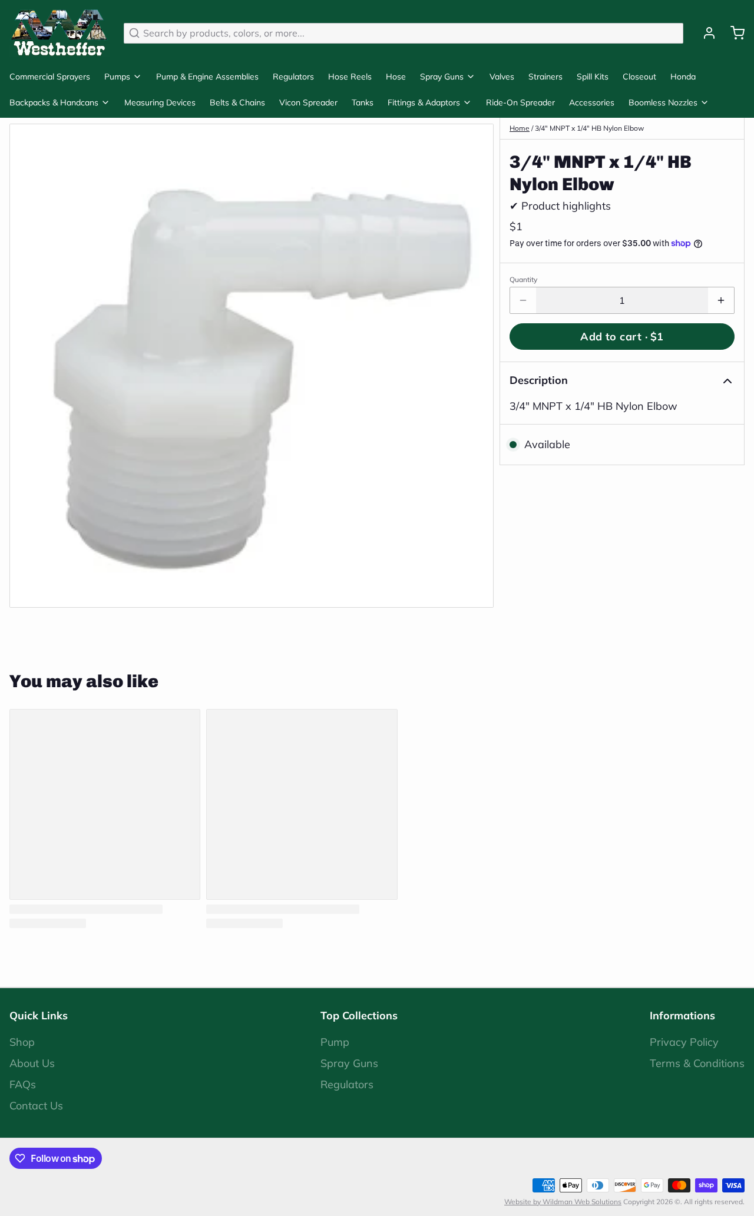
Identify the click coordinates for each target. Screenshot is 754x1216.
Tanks (362, 102)
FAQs (22, 1084)
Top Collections (359, 1015)
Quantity (523, 279)
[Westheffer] (59, 33)
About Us (32, 1063)
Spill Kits (593, 76)
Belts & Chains (237, 102)
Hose (396, 76)
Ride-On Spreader (520, 102)
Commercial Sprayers (49, 76)
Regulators (293, 76)
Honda (683, 76)
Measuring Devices (160, 102)
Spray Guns (442, 76)
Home (520, 128)
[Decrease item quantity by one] (523, 300)
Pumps (117, 76)
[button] (622, 336)
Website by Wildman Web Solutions (562, 1201)
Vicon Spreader (308, 102)
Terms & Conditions (697, 1063)
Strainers (545, 76)
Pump (334, 1042)
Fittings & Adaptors (424, 102)
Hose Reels (350, 76)
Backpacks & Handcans (53, 102)
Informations (682, 1015)
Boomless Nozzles (663, 102)
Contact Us (36, 1105)
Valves (502, 76)
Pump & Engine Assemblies (207, 76)
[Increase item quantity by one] (721, 300)
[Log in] (704, 33)
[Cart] (733, 33)
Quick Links (38, 1015)
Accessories (591, 102)
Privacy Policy (684, 1042)
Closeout (639, 76)
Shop (22, 1042)
